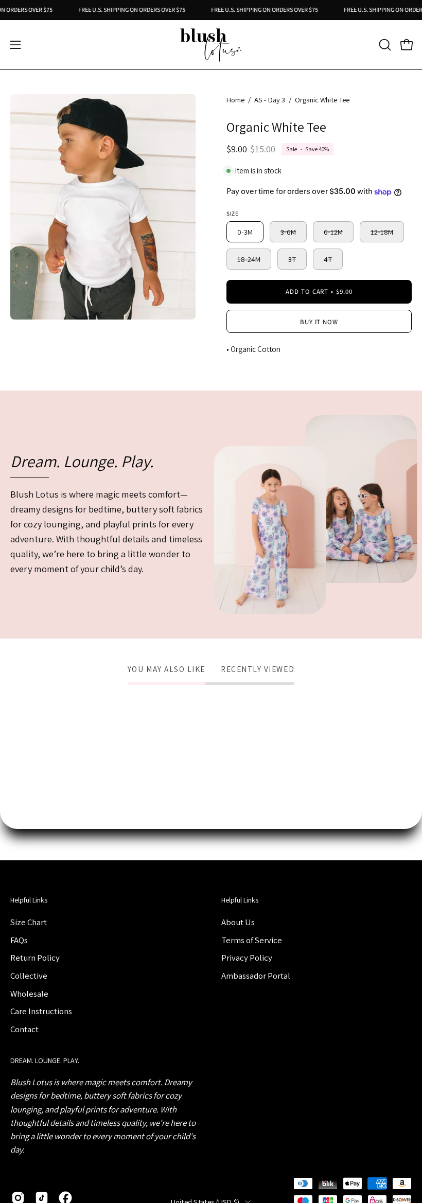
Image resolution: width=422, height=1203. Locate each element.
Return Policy (35, 957)
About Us (238, 922)
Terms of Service (251, 939)
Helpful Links (28, 900)
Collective (28, 975)
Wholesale (29, 993)
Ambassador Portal (255, 975)
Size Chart (28, 922)
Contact (24, 1028)
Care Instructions (41, 1011)
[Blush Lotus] (211, 45)
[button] (384, 45)
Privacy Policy (246, 957)
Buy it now (319, 321)
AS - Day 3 (269, 99)
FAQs (19, 939)
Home (235, 99)
